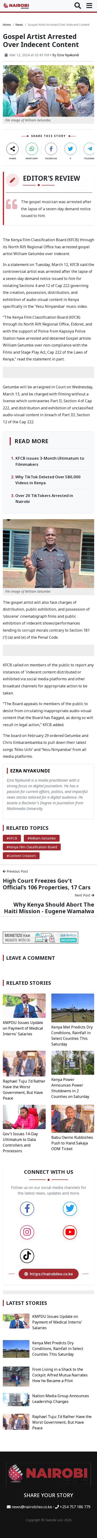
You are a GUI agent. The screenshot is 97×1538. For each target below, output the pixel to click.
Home (7, 25)
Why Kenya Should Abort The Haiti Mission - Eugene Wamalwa (49, 908)
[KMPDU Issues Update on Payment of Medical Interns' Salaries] (24, 1005)
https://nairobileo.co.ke (51, 1274)
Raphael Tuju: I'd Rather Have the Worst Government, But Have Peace (62, 1422)
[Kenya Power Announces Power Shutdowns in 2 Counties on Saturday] (72, 1062)
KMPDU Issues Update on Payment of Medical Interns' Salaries (23, 1028)
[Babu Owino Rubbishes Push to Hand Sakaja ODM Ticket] (72, 1118)
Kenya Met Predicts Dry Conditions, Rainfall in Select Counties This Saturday (57, 1348)
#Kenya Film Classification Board (32, 847)
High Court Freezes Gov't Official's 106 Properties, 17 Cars (47, 884)
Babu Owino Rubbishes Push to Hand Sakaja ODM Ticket (72, 1143)
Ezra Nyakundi (68, 55)
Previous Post (17, 871)
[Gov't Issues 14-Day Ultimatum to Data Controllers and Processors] (24, 1116)
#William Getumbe (42, 838)
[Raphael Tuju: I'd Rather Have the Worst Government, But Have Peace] (24, 1063)
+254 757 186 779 (74, 1506)
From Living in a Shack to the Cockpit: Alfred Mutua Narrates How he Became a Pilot (60, 1375)
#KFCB (12, 838)
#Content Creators (21, 855)
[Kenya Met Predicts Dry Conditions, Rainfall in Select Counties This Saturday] (72, 1007)
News (19, 25)
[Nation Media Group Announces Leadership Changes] (16, 1399)
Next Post (83, 895)
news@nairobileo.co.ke (32, 1506)
